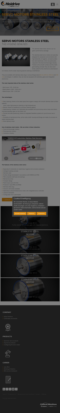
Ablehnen (31, 213)
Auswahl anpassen (20, 213)
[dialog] (30, 206)
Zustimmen (41, 213)
